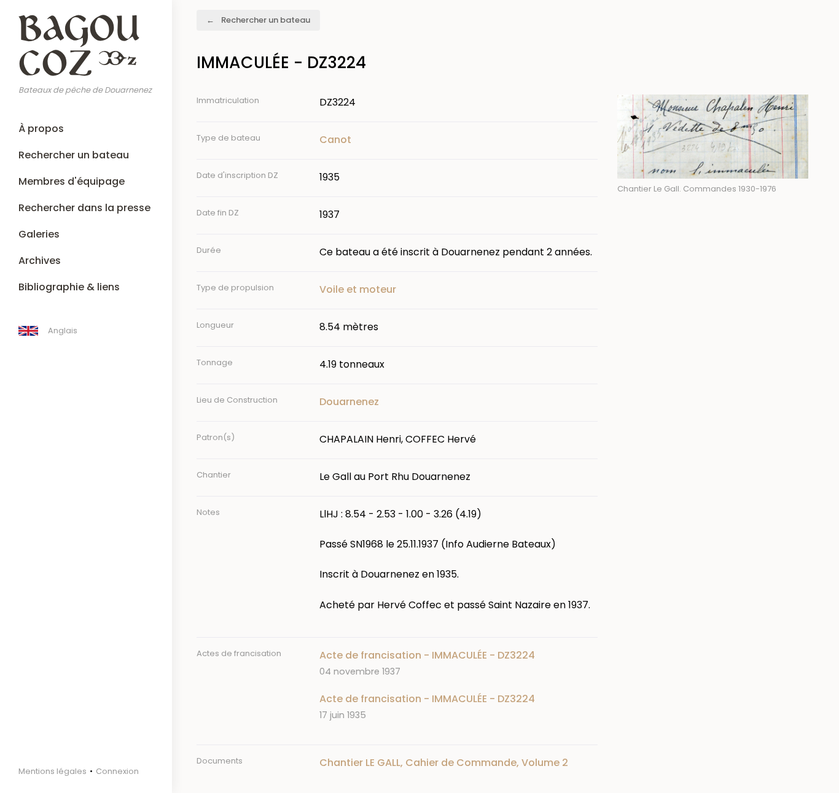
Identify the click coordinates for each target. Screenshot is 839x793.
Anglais (62, 330)
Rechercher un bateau (73, 155)
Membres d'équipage (71, 181)
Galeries (39, 234)
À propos (41, 129)
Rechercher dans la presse (84, 208)
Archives (39, 260)
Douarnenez (349, 402)
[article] (458, 663)
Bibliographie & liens (69, 287)
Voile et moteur (357, 289)
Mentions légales (52, 771)
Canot (335, 140)
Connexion (117, 771)
